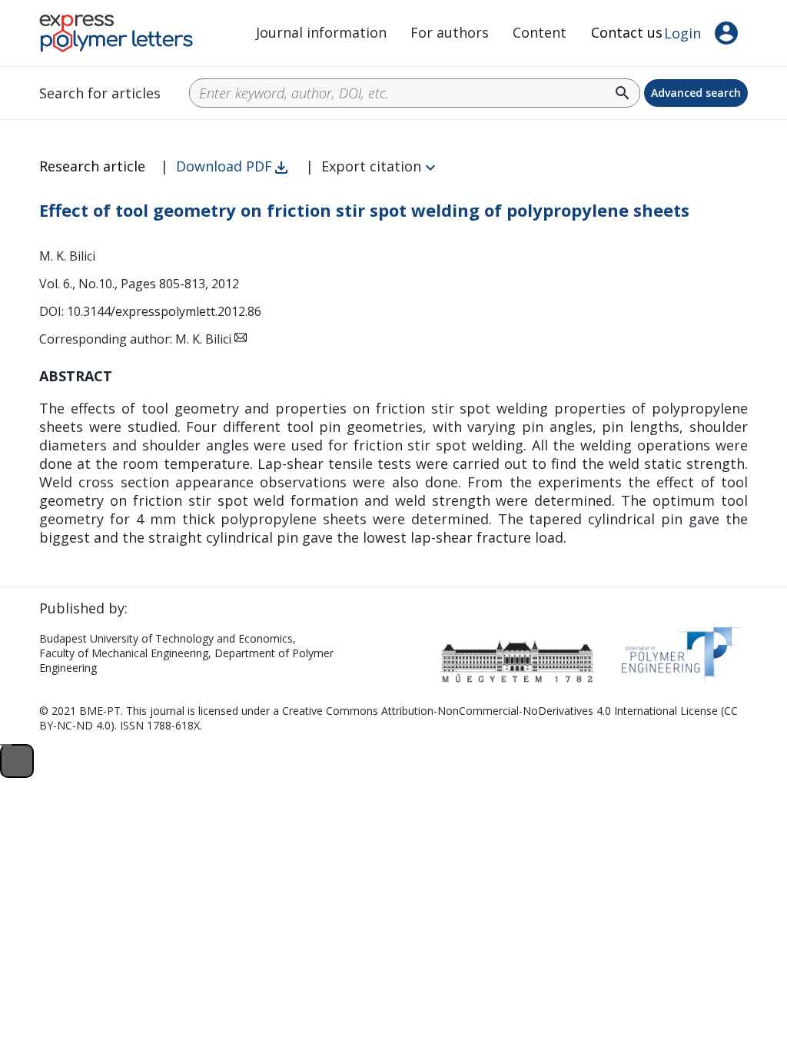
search (622, 93)
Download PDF (224, 166)
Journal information (321, 32)
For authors (449, 32)
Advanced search (696, 92)
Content (539, 32)
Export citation (371, 166)
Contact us (626, 32)
